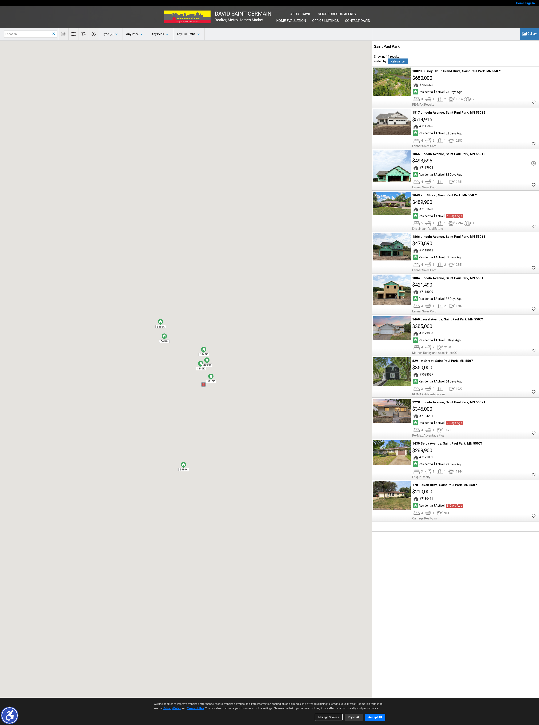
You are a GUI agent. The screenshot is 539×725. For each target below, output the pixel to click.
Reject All (353, 717)
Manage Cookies (328, 717)
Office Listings (325, 21)
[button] (9, 715)
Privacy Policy (172, 708)
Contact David (357, 21)
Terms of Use (195, 708)
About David (300, 14)
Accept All (375, 717)
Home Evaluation (291, 21)
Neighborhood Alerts (337, 14)
